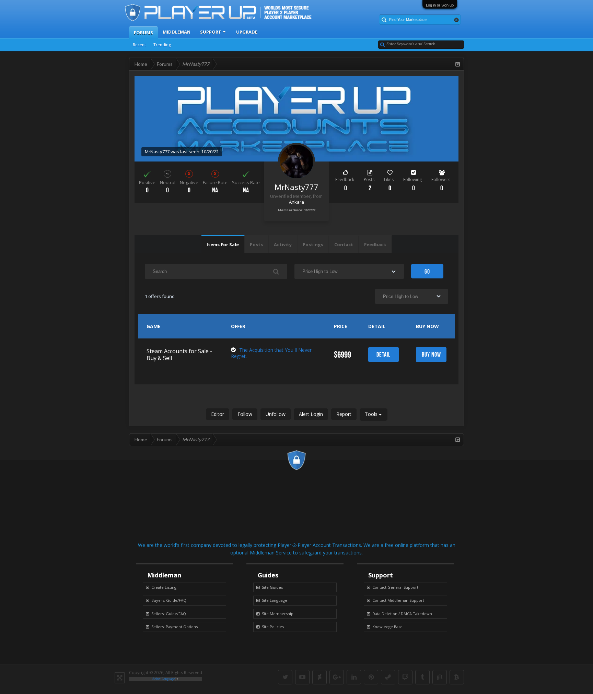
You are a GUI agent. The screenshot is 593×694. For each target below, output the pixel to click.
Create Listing (163, 587)
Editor (217, 414)
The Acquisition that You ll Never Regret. (271, 353)
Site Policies (273, 626)
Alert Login (311, 414)
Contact (343, 244)
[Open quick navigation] (458, 64)
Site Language (274, 600)
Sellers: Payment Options (174, 626)
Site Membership (277, 613)
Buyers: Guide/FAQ (168, 600)
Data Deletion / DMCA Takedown (402, 613)
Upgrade (246, 32)
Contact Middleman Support (398, 600)
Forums (143, 32)
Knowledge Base (387, 626)
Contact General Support (395, 587)
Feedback (375, 244)
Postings (313, 244)
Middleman (176, 32)
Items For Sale (223, 244)
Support (210, 32)
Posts (256, 244)
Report (343, 414)
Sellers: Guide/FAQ (168, 613)
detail (383, 354)
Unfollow (276, 414)
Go (427, 271)
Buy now (431, 354)
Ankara (296, 202)
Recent (139, 45)
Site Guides (272, 587)
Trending (162, 45)
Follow (244, 414)
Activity (283, 244)
